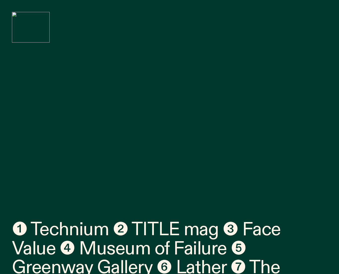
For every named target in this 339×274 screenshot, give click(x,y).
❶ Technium (60, 229)
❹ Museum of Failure (143, 248)
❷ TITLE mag (166, 229)
